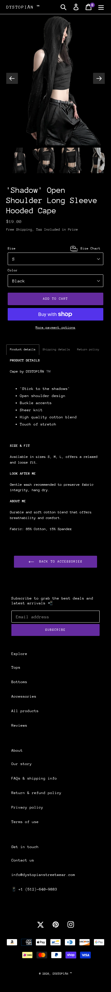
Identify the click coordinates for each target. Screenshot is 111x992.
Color (13, 270)
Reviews (19, 725)
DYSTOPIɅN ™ (23, 7)
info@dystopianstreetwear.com (43, 875)
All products (25, 711)
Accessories (23, 696)
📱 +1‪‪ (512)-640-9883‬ (34, 889)
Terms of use (25, 822)
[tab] (22, 349)
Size (54, 248)
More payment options (55, 327)
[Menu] (101, 7)
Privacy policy (27, 807)
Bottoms (19, 682)
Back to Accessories (59, 561)
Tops (15, 667)
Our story (21, 764)
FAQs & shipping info (34, 778)
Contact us (22, 860)
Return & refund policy (36, 793)
